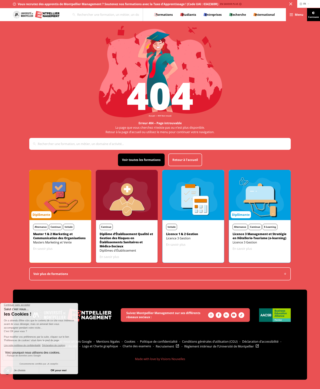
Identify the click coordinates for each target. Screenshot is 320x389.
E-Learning (270, 226)
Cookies (129, 341)
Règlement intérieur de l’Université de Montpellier (219, 346)
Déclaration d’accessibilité (260, 341)
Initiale (69, 226)
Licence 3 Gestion (178, 238)
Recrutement (165, 346)
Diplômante (41, 215)
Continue (56, 226)
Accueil (152, 115)
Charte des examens (137, 346)
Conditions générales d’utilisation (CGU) (210, 341)
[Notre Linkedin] (226, 315)
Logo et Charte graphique (100, 346)
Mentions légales (108, 341)
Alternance (41, 226)
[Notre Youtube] (234, 315)
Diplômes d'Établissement (118, 250)
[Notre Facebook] (218, 315)
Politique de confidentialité (158, 341)
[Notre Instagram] (211, 315)
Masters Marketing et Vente (52, 242)
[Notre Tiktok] (241, 315)
